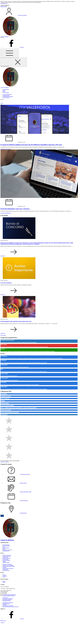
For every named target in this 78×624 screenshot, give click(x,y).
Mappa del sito (3, 620)
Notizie (4, 574)
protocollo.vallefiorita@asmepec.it (9, 595)
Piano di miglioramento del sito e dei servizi (10, 606)
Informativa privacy (6, 603)
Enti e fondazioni (6, 547)
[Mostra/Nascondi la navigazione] (9, 53)
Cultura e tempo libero (7, 556)
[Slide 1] (2, 104)
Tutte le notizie (3, 335)
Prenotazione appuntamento (8, 598)
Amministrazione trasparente (8, 602)
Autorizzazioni (5, 569)
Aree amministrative (6, 545)
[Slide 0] (0, 104)
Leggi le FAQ (5, 597)
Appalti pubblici (6, 559)
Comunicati (5, 575)
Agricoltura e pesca (6, 570)
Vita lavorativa (5, 557)
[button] (6, 89)
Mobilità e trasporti (6, 562)
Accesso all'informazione (7, 94)
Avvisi (4, 576)
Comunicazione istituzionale (8, 96)
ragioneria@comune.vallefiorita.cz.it (9, 594)
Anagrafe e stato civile (7, 555)
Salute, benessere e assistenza (8, 568)
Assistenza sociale (6, 95)
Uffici (4, 546)
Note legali (5, 604)
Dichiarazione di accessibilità (8, 605)
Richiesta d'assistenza (6, 600)
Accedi (1, 103)
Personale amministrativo (7, 549)
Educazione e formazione (7, 564)
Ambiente (4, 567)
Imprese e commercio (6, 558)
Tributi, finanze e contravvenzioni (9, 566)
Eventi (4, 582)
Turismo (4, 561)
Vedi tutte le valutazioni (4, 461)
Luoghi (4, 581)
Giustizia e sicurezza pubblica (8, 565)
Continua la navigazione (5, 5)
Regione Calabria (3, 6)
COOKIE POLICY (4, 3)
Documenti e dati (6, 550)
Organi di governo (6, 544)
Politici (4, 548)
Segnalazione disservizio (7, 599)
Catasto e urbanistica (6, 560)
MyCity (2, 622)
